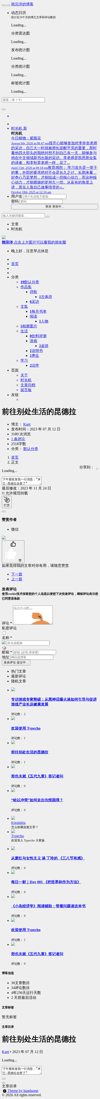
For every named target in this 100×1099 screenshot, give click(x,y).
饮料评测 (38, 336)
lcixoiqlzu (18, 823)
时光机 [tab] (16, 229)
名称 (7, 638)
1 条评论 (18, 439)
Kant (26, 424)
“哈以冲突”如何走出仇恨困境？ (37, 800)
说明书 (36, 351)
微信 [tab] (15, 529)
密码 (15, 201)
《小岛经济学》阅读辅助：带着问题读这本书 (48, 906)
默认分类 (29, 282)
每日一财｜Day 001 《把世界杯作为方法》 (46, 882)
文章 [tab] (15, 224)
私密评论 (9, 628)
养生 (34, 356)
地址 (6, 657)
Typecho (17, 836)
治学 (34, 365)
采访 (34, 302)
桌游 (43, 346)
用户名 (16, 196)
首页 (15, 457)
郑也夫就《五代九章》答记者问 (37, 776)
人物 (43, 321)
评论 (7, 623)
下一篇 (16, 574)
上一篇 (16, 579)
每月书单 (38, 311)
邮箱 (7, 652)
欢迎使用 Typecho (25, 728)
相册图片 (28, 326)
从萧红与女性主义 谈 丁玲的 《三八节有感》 (48, 858)
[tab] (54, 671)
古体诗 (45, 297)
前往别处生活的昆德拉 (29, 752)
